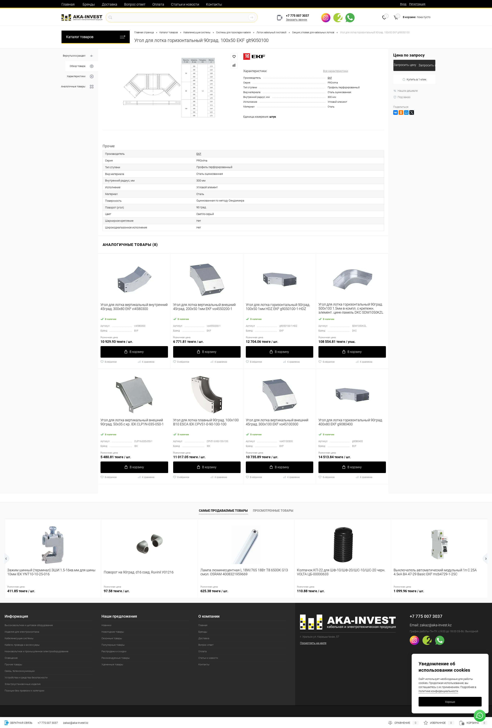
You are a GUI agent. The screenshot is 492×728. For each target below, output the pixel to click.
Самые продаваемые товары (223, 510)
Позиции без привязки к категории (24, 690)
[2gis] (339, 17)
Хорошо (450, 701)
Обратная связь (20, 722)
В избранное (110, 362)
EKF (330, 77)
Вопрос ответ (134, 4)
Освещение (11, 657)
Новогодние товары (112, 631)
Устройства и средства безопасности (26, 677)
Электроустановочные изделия (23, 684)
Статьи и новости (185, 4)
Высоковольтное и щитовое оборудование (29, 625)
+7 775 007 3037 (297, 15)
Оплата (158, 4)
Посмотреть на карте (313, 643)
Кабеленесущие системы (19, 638)
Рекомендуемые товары (115, 657)
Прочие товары (13, 664)
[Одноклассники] (401, 112)
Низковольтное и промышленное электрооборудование (36, 651)
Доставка (109, 4)
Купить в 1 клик (416, 79)
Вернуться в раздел (74, 55)
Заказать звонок (296, 19)
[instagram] (327, 17)
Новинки (106, 625)
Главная (68, 4)
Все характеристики (335, 70)
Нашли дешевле (408, 90)
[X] (411, 112)
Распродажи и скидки (113, 651)
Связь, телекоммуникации (20, 671)
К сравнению (148, 362)
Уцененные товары (112, 664)
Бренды (89, 4)
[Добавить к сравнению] (234, 65)
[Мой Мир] (406, 112)
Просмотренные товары (273, 510)
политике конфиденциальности (438, 691)
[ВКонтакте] (395, 112)
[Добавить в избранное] (234, 56)
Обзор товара (77, 66)
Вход (403, 4)
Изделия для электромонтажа (22, 631)
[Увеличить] (170, 89)
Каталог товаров (79, 37)
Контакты (214, 4)
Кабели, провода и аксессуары (22, 644)
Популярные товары (113, 644)
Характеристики (76, 76)
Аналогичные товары (73, 86)
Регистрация (417, 4)
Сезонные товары (111, 638)
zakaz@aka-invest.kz (436, 625)
